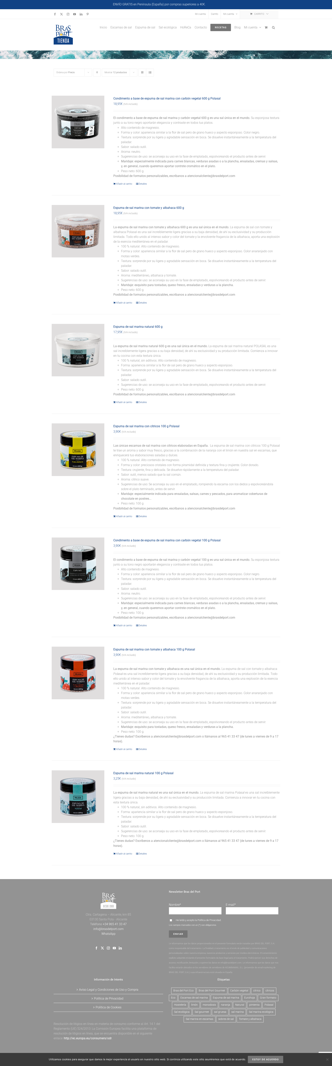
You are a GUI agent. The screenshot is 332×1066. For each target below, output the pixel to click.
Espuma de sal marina (226, 997)
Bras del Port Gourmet (212, 990)
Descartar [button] (212, 4)
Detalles (143, 184)
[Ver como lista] (150, 72)
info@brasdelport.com (108, 929)
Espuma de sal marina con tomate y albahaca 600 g (148, 208)
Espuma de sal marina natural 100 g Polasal (143, 773)
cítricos (270, 990)
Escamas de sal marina (194, 997)
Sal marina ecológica (261, 1012)
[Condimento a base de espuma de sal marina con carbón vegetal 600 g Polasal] (78, 122)
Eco (173, 997)
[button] (273, 27)
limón (194, 1004)
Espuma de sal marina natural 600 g (138, 327)
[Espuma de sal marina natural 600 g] (78, 350)
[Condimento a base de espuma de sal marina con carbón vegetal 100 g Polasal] (78, 564)
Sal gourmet (202, 1012)
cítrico (257, 990)
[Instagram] (108, 948)
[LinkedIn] (120, 948)
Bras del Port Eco (183, 990)
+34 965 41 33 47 (114, 924)
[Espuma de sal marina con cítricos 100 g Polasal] (78, 449)
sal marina (237, 1012)
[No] (327, 1059)
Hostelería (180, 1004)
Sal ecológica (182, 1012)
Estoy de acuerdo (265, 1059)
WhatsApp (108, 934)
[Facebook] (96, 948)
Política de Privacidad (209, 920)
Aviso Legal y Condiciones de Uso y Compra (108, 989)
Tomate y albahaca (250, 1019)
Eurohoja (249, 997)
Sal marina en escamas (199, 1019)
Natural (239, 1004)
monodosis (209, 1004)
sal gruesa (220, 1012)
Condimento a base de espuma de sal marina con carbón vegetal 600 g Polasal (167, 98)
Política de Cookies (108, 1007)
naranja (225, 1004)
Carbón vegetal (239, 990)
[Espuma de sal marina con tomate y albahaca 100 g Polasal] (78, 673)
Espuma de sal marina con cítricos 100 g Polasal (146, 426)
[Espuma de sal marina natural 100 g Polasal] (78, 796)
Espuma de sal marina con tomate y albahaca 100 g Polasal (154, 649)
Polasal (269, 1004)
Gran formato (268, 997)
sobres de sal (226, 1019)
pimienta (254, 1004)
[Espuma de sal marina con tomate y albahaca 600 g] (78, 231)
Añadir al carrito (124, 184)
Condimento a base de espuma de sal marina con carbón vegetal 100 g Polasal (167, 540)
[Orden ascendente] (97, 72)
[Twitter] (102, 948)
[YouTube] (114, 948)
